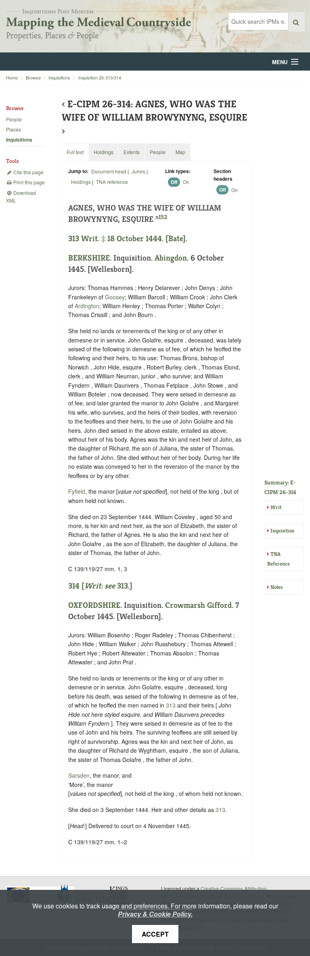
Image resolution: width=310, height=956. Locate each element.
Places (13, 129)
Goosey (115, 297)
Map (180, 151)
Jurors (138, 171)
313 (171, 705)
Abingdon (171, 258)
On (186, 181)
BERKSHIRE (89, 258)
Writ (275, 507)
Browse (33, 77)
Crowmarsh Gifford (198, 605)
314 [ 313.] (100, 586)
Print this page (28, 182)
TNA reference (112, 181)
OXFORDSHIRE (94, 605)
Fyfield (76, 491)
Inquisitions (59, 77)
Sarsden (79, 775)
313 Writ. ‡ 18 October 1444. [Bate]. (127, 239)
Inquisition (282, 530)
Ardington (87, 306)
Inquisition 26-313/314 (99, 77)
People (14, 119)
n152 (161, 217)
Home (12, 77)
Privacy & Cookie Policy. (155, 913)
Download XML (21, 196)
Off (174, 182)
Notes (276, 587)
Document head (108, 171)
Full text (75, 151)
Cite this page (28, 172)
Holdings (81, 181)
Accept (155, 934)
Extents (132, 151)
